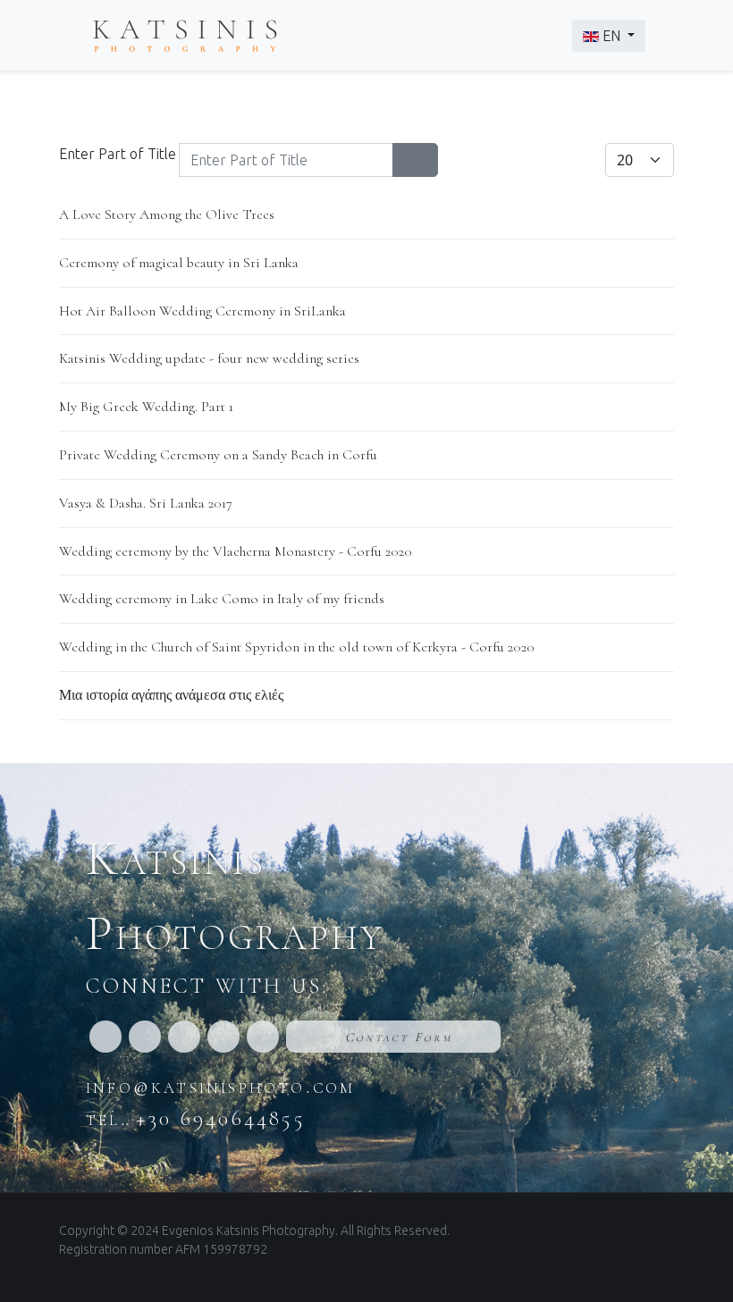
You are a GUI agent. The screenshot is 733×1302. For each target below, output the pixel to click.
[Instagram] (145, 1037)
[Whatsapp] (184, 1037)
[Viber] (223, 1037)
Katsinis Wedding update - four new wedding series (209, 358)
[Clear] (426, 160)
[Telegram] (263, 1037)
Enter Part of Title (119, 154)
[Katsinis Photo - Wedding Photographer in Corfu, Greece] (185, 34)
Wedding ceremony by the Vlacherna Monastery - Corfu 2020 (235, 551)
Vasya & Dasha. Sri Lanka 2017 (145, 503)
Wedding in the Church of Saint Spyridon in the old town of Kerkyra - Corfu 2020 (297, 647)
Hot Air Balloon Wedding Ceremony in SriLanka (202, 311)
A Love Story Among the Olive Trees (166, 214)
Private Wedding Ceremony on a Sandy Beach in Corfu (218, 455)
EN (611, 36)
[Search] (404, 160)
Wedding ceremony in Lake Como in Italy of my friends (221, 599)
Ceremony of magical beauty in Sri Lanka (179, 263)
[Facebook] (105, 1037)
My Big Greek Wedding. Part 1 (146, 407)
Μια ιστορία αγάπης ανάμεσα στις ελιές (171, 695)
